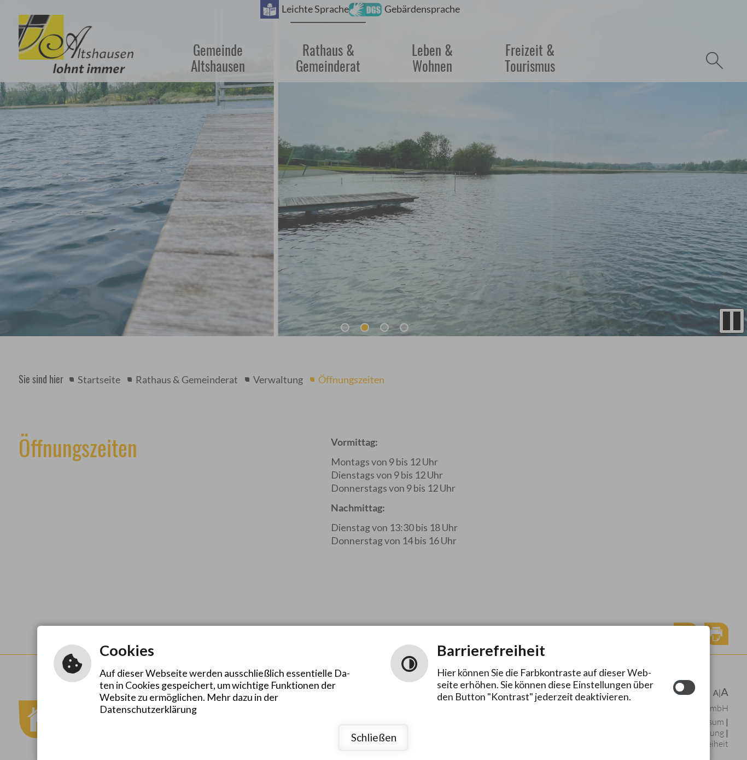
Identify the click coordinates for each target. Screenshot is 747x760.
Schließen (373, 737)
